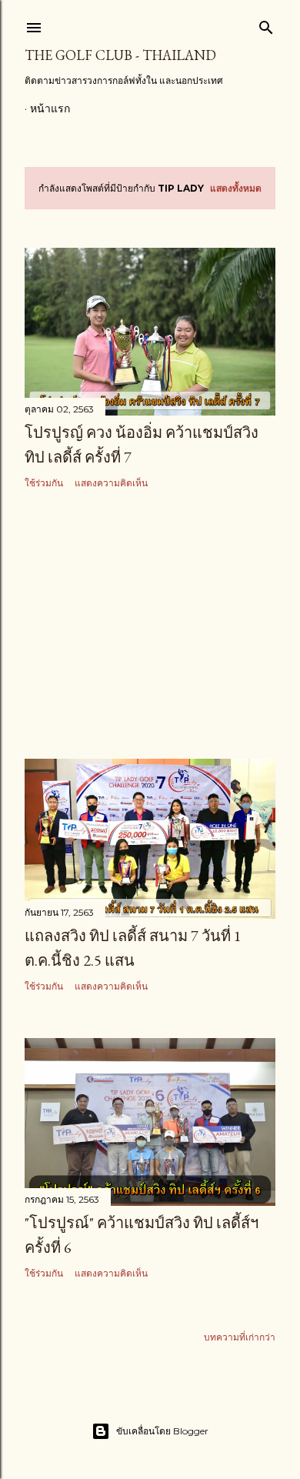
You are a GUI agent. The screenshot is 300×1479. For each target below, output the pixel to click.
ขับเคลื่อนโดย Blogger (162, 1431)
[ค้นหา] (266, 24)
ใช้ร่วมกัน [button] (44, 483)
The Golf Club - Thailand (120, 55)
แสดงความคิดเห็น (111, 483)
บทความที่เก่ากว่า (239, 1337)
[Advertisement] (150, 625)
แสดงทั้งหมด (236, 188)
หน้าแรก (50, 108)
